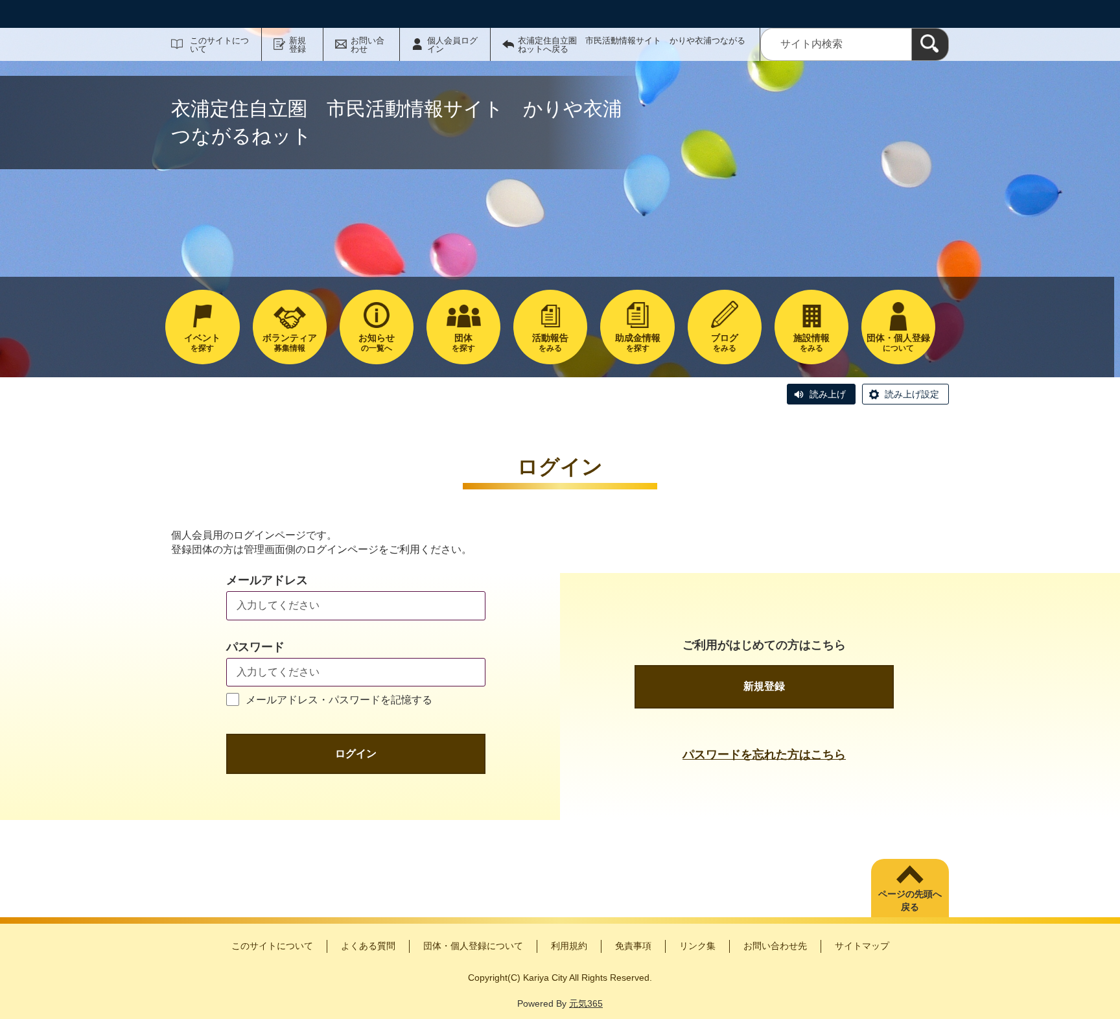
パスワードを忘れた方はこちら (764, 754)
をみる (550, 343)
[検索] (930, 44)
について (898, 343)
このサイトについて (219, 45)
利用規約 (569, 946)
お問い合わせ (367, 45)
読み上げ (828, 394)
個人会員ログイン (452, 45)
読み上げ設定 (912, 394)
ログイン (356, 753)
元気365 (586, 1003)
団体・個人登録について (473, 946)
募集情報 (289, 343)
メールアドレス (267, 580)
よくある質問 (368, 946)
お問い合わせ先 (775, 946)
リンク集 (697, 946)
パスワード (255, 646)
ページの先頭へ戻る (910, 900)
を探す (202, 343)
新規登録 (297, 45)
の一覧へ (376, 343)
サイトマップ (862, 946)
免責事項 (633, 946)
